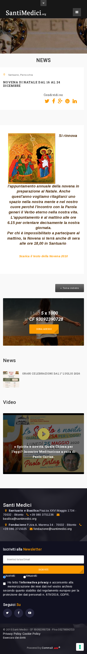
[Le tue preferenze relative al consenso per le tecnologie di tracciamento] (80, 647)
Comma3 (51, 647)
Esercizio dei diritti (14, 637)
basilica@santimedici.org (20, 518)
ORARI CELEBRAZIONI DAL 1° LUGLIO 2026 (51, 373)
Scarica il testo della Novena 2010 (43, 256)
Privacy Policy (12, 633)
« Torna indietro (69, 288)
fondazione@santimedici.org (53, 528)
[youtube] (29, 613)
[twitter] (7, 613)
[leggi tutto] (11, 379)
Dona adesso (44, 328)
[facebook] (18, 613)
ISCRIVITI (43, 569)
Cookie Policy (31, 633)
